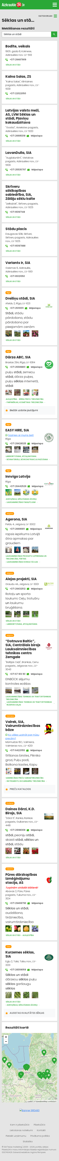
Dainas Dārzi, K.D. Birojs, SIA (20, 811)
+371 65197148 (17, 211)
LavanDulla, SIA (18, 152)
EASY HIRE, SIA (17, 430)
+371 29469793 (16, 903)
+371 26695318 (16, 135)
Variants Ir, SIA (17, 262)
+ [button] (6, 1037)
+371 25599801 (16, 367)
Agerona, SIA (16, 519)
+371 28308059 (16, 969)
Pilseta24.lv (39, 1124)
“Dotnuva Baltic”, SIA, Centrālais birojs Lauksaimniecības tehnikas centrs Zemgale (22, 649)
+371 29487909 (17, 59)
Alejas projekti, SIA (21, 579)
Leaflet (30, 1101)
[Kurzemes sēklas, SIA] (8, 995)
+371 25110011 (15, 308)
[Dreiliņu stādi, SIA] (8, 333)
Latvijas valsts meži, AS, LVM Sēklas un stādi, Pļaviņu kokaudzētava (22, 116)
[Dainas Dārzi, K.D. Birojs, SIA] (8, 851)
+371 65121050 (17, 276)
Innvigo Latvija (17, 476)
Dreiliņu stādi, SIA (20, 298)
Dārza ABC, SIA (18, 357)
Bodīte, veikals (17, 46)
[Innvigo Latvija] (8, 492)
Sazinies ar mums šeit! (21, 435)
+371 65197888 (17, 245)
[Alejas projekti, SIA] (8, 614)
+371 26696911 (15, 528)
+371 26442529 (16, 486)
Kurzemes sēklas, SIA (20, 954)
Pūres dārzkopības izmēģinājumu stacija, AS (21, 878)
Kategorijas (45, 16)
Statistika (28, 1141)
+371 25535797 (16, 169)
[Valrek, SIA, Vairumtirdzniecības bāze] (8, 771)
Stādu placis (16, 229)
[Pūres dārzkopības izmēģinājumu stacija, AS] (8, 928)
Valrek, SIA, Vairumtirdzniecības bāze (22, 725)
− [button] (6, 1041)
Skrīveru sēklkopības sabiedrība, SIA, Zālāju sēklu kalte (20, 192)
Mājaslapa (35, 135)
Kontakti (41, 1130)
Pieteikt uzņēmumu (16, 1135)
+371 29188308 (16, 829)
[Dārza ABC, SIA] (8, 392)
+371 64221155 (16, 750)
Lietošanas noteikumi (21, 1130)
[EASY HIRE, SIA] (8, 449)
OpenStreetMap (41, 1101)
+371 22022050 (17, 93)
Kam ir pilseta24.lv (19, 1124)
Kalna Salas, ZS (18, 76)
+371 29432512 (16, 588)
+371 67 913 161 (16, 673)
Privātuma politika (40, 1135)
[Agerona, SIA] (8, 550)
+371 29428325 (16, 443)
